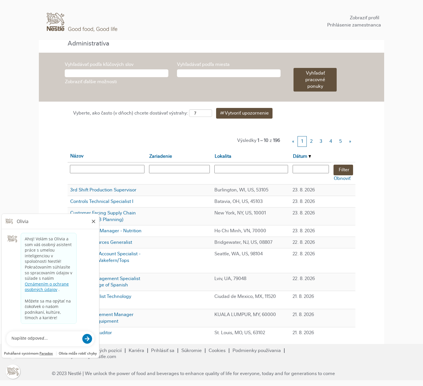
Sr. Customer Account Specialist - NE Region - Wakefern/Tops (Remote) (105, 260)
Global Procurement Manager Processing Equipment (102, 317)
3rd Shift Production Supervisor (103, 190)
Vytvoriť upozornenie (246, 113)
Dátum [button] (300, 156)
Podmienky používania (257, 350)
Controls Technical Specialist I (102, 201)
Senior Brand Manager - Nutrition (106, 231)
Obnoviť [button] (342, 178)
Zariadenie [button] (160, 156)
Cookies (217, 350)
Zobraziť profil (364, 18)
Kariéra (136, 350)
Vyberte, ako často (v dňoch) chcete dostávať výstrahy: (130, 113)
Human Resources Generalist (101, 242)
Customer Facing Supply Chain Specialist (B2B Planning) (103, 216)
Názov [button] (76, 156)
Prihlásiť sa (162, 350)
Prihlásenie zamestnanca (354, 25)
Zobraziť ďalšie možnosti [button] (91, 82)
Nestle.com (104, 356)
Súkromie (191, 350)
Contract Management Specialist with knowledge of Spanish (105, 281)
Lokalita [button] (223, 156)
